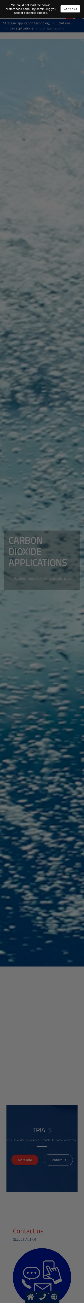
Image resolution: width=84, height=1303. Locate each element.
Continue (70, 9)
